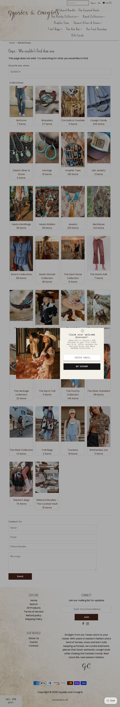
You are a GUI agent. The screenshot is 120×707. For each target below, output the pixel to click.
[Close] (91, 330)
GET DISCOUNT (82, 367)
